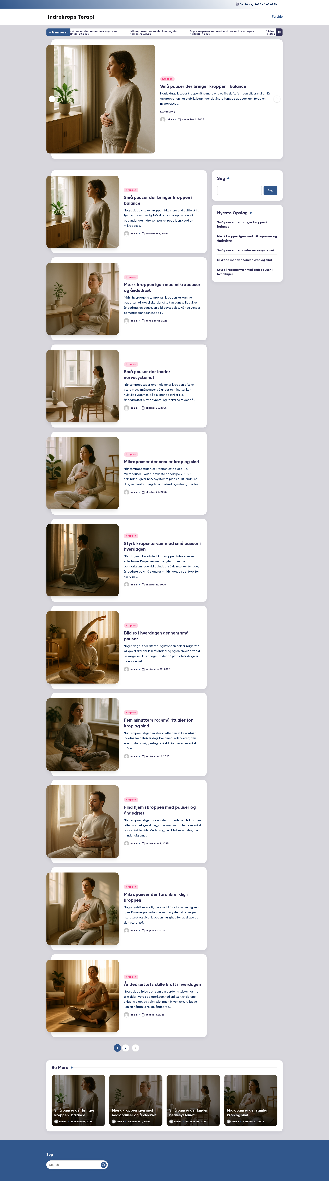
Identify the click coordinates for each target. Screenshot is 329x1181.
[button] (167, 111)
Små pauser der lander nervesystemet (245, 250)
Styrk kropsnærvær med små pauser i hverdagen (149, 31)
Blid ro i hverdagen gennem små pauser (218, 31)
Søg (221, 178)
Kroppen (167, 79)
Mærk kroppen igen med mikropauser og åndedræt (212, 86)
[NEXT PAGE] (135, 1048)
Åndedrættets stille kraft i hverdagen (162, 984)
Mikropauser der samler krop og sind (81, 31)
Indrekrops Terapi (71, 17)
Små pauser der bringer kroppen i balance (242, 224)
